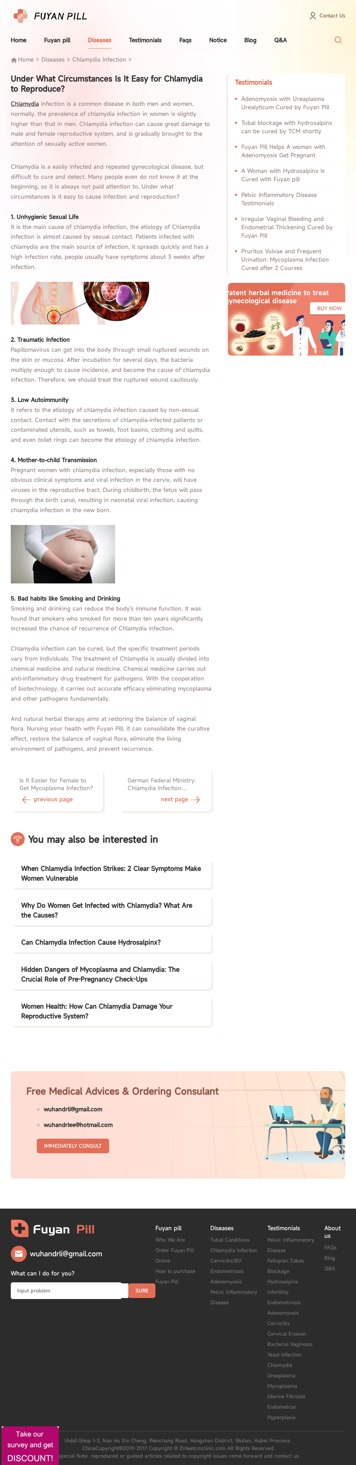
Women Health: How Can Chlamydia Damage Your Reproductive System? (96, 1011)
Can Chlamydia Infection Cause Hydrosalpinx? (91, 942)
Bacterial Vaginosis (290, 1344)
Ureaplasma (281, 1375)
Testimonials (145, 40)
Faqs (185, 40)
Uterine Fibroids (286, 1396)
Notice (218, 40)
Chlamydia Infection (99, 59)
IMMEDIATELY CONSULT (73, 1145)
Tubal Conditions (230, 1239)
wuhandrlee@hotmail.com (78, 1125)
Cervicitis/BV (226, 1260)
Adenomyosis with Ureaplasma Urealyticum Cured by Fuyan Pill (285, 103)
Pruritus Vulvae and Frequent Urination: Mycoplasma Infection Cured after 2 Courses (285, 259)
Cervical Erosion (286, 1333)
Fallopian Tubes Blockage (285, 1265)
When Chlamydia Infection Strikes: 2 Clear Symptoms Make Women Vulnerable (111, 873)
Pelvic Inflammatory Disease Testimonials (279, 199)
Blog (250, 40)
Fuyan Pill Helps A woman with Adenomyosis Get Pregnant (283, 151)
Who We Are (170, 1239)
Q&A (280, 40)
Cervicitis (278, 1323)
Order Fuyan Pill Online (174, 1255)
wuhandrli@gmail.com (73, 1109)
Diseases (99, 40)
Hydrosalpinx (282, 1281)
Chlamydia (279, 1365)
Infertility (278, 1292)
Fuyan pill (57, 40)
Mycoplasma (282, 1386)
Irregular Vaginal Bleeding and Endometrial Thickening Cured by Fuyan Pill (287, 227)
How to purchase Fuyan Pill (175, 1276)
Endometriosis (227, 1271)
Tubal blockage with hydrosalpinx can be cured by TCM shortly (286, 127)
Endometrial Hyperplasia (281, 1411)
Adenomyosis (226, 1281)
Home (18, 40)
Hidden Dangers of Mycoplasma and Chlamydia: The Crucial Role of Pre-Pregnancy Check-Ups (100, 974)
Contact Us (332, 15)
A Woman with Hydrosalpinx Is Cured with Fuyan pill (283, 175)
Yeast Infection (284, 1354)
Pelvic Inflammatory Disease (233, 1297)
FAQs (330, 1247)
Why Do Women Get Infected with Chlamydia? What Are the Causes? (106, 910)
